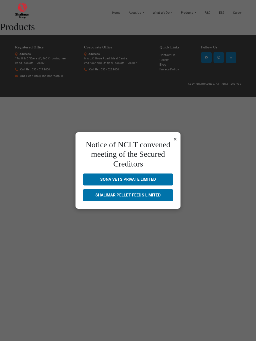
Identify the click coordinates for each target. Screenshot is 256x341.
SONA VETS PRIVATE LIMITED (128, 179)
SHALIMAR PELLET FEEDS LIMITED (128, 195)
